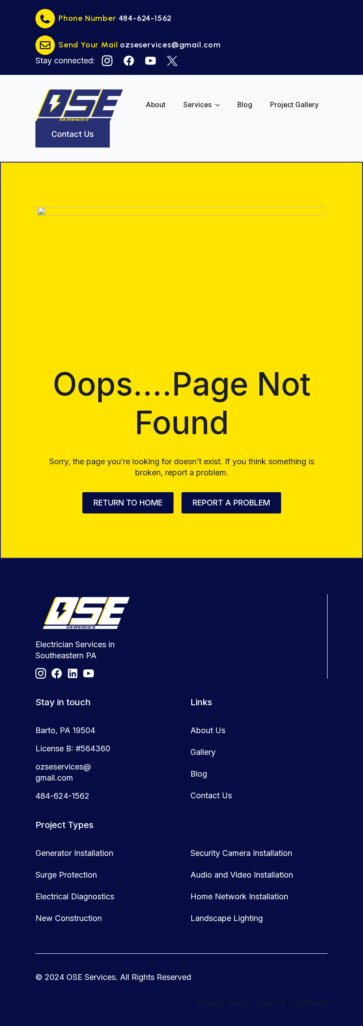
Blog (244, 105)
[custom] (129, 60)
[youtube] (150, 60)
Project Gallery (294, 105)
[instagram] (107, 60)
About (156, 105)
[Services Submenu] (220, 105)
